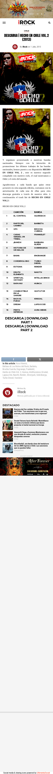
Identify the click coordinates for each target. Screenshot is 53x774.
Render (23, 375)
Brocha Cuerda (9, 369)
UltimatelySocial (43, 773)
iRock (25, 47)
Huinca (25, 372)
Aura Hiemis (21, 363)
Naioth (16, 375)
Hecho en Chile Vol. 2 (12, 372)
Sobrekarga (41, 375)
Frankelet (30, 369)
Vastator (18, 378)
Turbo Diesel (8, 378)
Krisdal (45, 372)
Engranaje (21, 369)
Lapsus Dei (7, 375)
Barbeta (33, 366)
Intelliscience (35, 372)
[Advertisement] (26, 592)
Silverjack (31, 375)
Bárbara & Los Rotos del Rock (16, 366)
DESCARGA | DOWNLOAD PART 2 (26, 328)
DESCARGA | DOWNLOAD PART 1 (26, 320)
